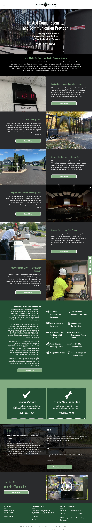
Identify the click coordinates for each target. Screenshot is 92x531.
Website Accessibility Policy (69, 526)
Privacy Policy (20, 526)
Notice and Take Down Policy (55, 526)
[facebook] (32, 519)
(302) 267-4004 (82, 6)
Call (78, 66)
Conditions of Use (43, 526)
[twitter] (36, 519)
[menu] (4, 4)
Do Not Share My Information (32, 526)
